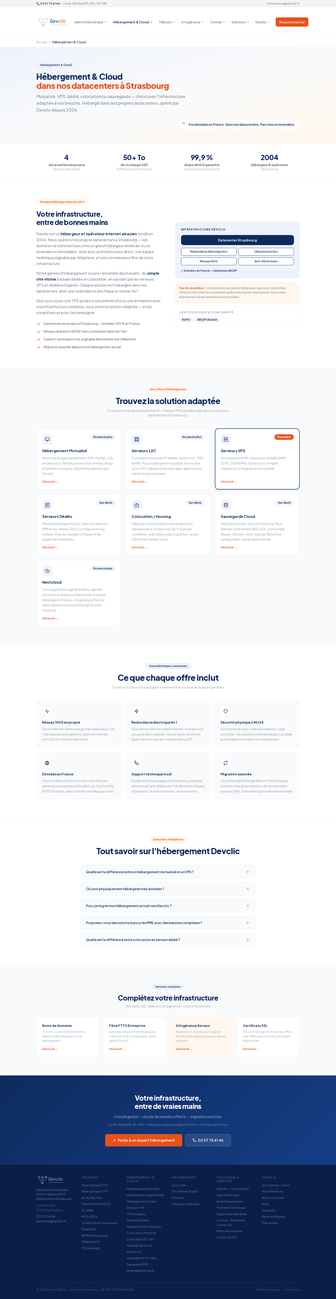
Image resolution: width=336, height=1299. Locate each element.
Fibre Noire (88, 1229)
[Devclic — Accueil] (52, 22)
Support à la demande (232, 1214)
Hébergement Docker (142, 1201)
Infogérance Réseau (185, 1204)
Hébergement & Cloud (131, 22)
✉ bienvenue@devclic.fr (283, 3)
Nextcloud (134, 1252)
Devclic (261, 22)
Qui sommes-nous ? (276, 1185)
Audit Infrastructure (230, 1201)
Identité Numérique (89, 22)
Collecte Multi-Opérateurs (99, 1223)
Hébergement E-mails (141, 1258)
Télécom (165, 22)
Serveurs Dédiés (138, 1220)
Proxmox (178, 1198)
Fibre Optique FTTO (94, 1185)
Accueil (41, 42)
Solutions (239, 22)
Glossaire (268, 1210)
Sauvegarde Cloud (139, 1245)
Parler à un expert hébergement (146, 1140)
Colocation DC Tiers (141, 1239)
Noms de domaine (229, 1231)
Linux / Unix (179, 1185)
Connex (216, 22)
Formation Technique (231, 1207)
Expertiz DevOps (228, 1195)
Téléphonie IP (90, 1242)
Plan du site (269, 1223)
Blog (265, 1204)
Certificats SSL (227, 1237)
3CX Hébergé (90, 1248)
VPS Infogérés (136, 1214)
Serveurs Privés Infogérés (144, 1226)
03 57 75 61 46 (50, 3)
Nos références (272, 1191)
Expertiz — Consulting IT (233, 1189)
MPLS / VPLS (89, 1216)
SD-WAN (87, 1210)
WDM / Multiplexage (94, 1235)
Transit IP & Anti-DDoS (96, 1204)
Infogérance (191, 22)
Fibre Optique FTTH (94, 1191)
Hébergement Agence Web (145, 1195)
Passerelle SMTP (138, 1264)
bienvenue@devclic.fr (51, 1221)
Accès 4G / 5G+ (92, 1198)
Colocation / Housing (141, 1233)
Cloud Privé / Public (185, 1191)
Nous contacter (292, 22)
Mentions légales (273, 1216)
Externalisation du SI (140, 1270)
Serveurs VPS (135, 1207)
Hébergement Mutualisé (143, 1189)
